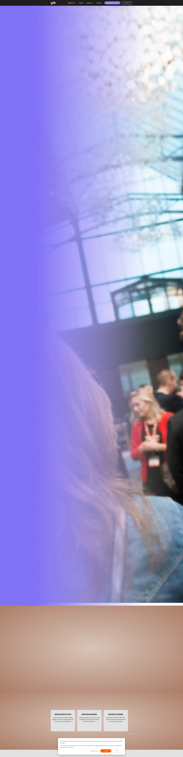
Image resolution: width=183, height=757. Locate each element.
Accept (105, 750)
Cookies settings (94, 750)
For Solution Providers (112, 3)
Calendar (99, 3)
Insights (81, 3)
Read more (62, 742)
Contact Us (127, 3)
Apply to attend (91, 681)
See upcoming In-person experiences (63, 317)
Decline (117, 750)
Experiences (71, 3)
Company (89, 3)
